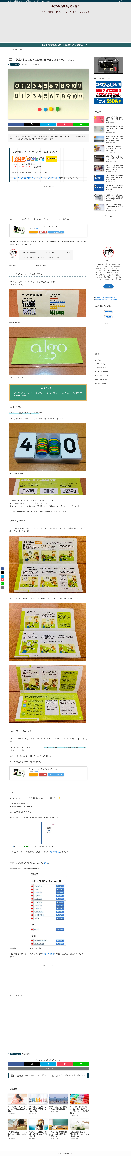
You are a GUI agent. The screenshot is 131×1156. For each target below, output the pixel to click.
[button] (16, 124)
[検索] (122, 1)
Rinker (36, 228)
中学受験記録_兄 (101, 364)
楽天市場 (43, 232)
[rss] (119, 1)
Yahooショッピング (56, 232)
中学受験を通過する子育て (65, 6)
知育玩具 (26, 1054)
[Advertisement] (65, 28)
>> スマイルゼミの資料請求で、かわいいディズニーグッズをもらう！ (36, 178)
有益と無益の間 (101, 383)
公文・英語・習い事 (102, 375)
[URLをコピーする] (2, 587)
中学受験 (99, 360)
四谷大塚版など (55, 852)
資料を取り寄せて (48, 954)
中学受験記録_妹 (101, 367)
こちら (12, 846)
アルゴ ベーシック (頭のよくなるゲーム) (42, 226)
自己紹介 (108, 286)
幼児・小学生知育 (15, 64)
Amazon (33, 232)
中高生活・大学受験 (102, 371)
